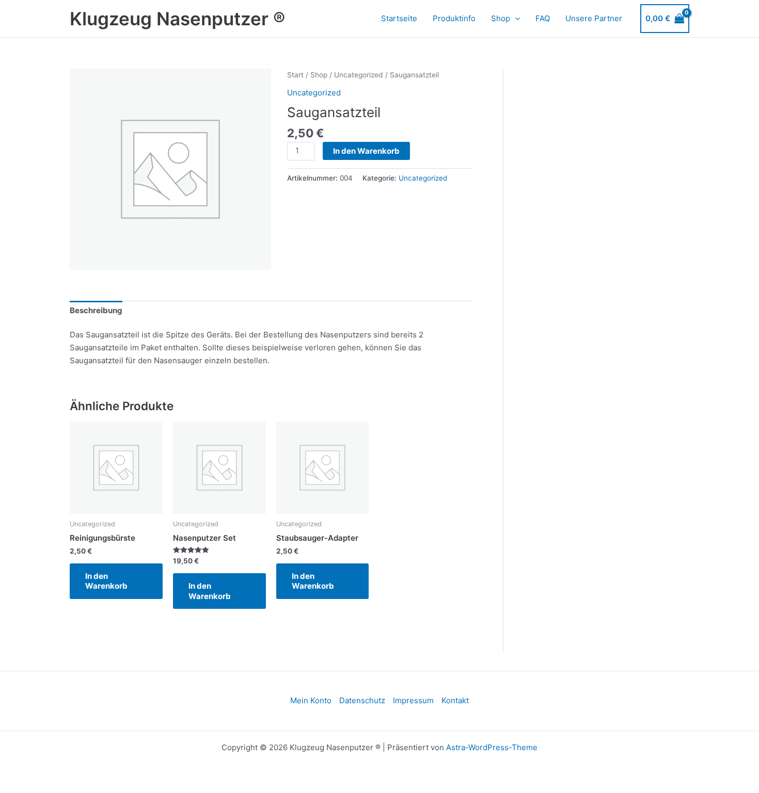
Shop (500, 18)
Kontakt (455, 700)
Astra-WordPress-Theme (491, 747)
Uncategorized (358, 75)
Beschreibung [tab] (96, 310)
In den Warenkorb (366, 151)
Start (295, 75)
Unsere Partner (593, 18)
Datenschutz (362, 700)
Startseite (399, 18)
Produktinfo (454, 18)
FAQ (542, 18)
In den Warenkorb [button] (106, 581)
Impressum (413, 700)
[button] (515, 19)
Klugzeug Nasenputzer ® (177, 18)
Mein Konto (310, 700)
